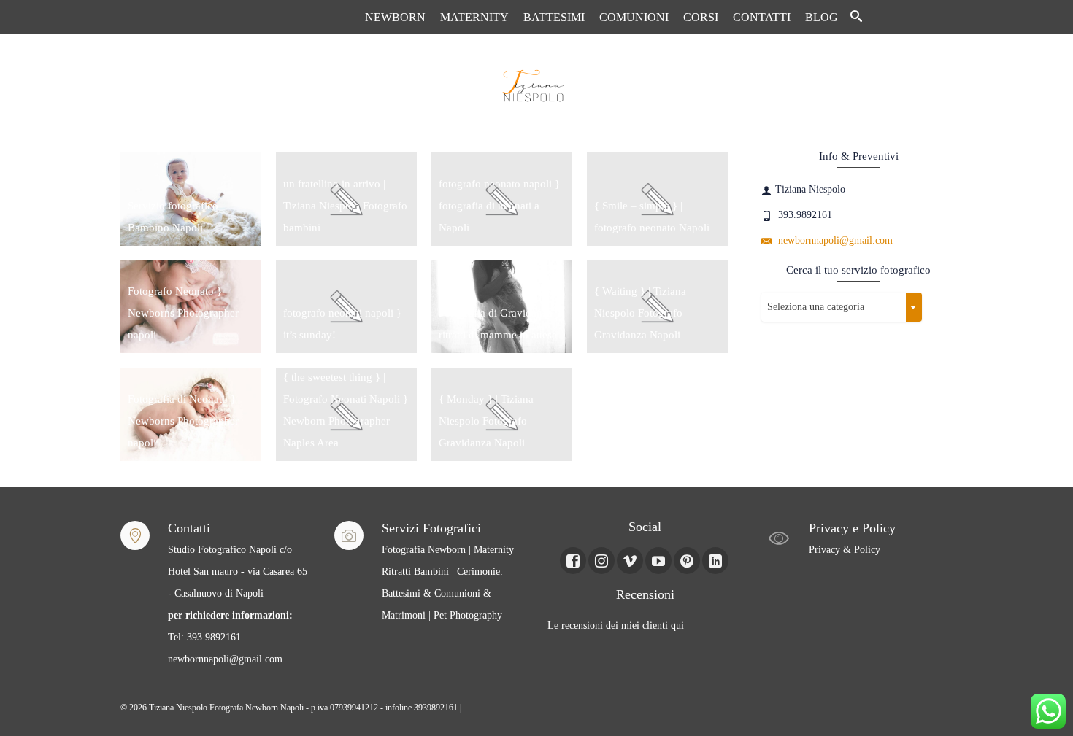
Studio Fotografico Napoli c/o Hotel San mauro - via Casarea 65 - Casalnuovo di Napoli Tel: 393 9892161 (237, 593)
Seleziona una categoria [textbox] (815, 306)
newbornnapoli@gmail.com (834, 240)
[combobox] (841, 307)
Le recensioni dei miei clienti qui (615, 625)
